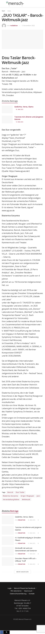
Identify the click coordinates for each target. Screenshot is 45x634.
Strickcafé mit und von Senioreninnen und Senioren (26, 549)
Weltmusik (26, 499)
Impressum (28, 591)
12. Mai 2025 (31, 543)
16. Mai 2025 (19, 109)
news (9, 11)
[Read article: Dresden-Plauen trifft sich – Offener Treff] (8, 561)
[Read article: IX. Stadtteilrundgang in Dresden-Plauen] (8, 540)
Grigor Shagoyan (27, 496)
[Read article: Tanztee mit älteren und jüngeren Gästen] (7, 119)
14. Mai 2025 (19, 122)
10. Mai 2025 (31, 564)
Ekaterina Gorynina (10, 496)
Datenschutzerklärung (18, 594)
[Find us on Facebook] (22, 624)
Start (3, 11)
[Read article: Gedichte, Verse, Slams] (7, 109)
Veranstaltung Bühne (11, 499)
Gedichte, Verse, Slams (23, 107)
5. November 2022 (28, 25)
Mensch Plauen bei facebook (24, 588)
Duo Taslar (20, 492)
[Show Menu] (3, 3)
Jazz (38, 496)
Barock (10, 492)
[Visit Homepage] (22, 3)
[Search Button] (42, 3)
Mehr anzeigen (22, 572)
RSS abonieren (16, 591)
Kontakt (31, 594)
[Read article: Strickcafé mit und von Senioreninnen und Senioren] (8, 551)
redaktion (14, 25)
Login (10, 588)
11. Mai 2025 (31, 554)
